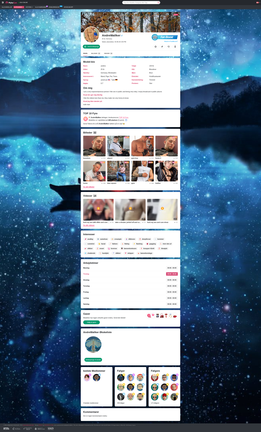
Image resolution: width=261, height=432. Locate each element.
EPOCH (41, 425)
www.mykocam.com (28, 425)
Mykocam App (68, 7)
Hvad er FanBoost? (171, 41)
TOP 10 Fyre (123, 117)
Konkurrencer (54, 7)
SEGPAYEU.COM (48, 425)
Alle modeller (7, 7)
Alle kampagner (40, 7)
